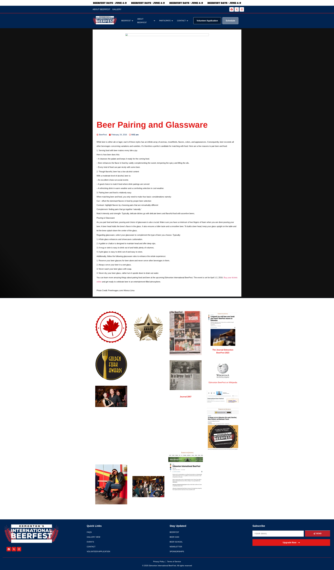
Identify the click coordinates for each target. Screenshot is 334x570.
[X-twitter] (236, 9)
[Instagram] (242, 9)
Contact (181, 21)
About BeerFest (142, 20)
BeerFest (126, 21)
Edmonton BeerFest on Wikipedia (223, 382)
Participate (165, 21)
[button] (291, 542)
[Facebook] (231, 9)
